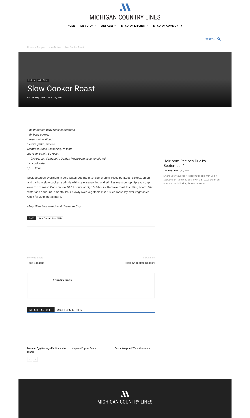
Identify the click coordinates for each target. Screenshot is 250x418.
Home (30, 47)
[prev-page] (29, 359)
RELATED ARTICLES (40, 310)
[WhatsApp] (56, 117)
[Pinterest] (47, 117)
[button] (214, 39)
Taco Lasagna (35, 262)
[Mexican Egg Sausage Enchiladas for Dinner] (47, 331)
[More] (65, 117)
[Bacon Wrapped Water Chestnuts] (135, 331)
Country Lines (38, 97)
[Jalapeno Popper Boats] (91, 331)
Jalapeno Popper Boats (83, 348)
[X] (39, 117)
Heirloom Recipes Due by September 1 (184, 163)
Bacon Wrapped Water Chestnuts (132, 348)
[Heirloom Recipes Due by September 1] (193, 134)
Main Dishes (55, 47)
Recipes (41, 47)
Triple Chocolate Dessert (140, 262)
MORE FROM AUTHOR (69, 310)
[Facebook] (31, 117)
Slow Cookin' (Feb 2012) (50, 218)
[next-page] (35, 359)
